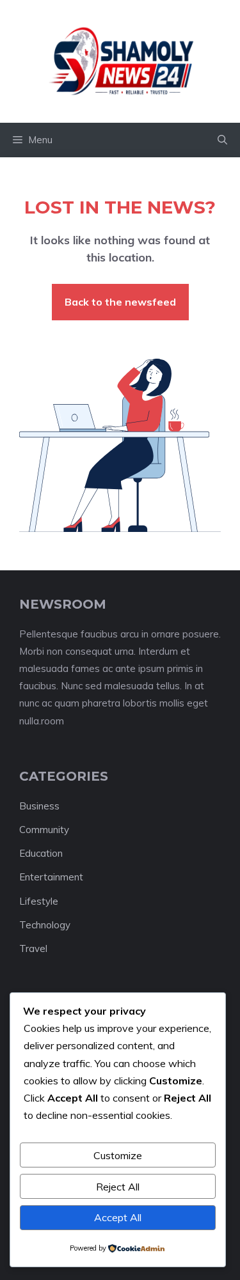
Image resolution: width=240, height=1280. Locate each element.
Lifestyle (38, 901)
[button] (222, 140)
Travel (33, 948)
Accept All (117, 1217)
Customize (117, 1155)
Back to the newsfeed (120, 301)
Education (41, 853)
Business (39, 806)
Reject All (118, 1186)
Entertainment (51, 877)
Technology (44, 925)
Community (44, 829)
